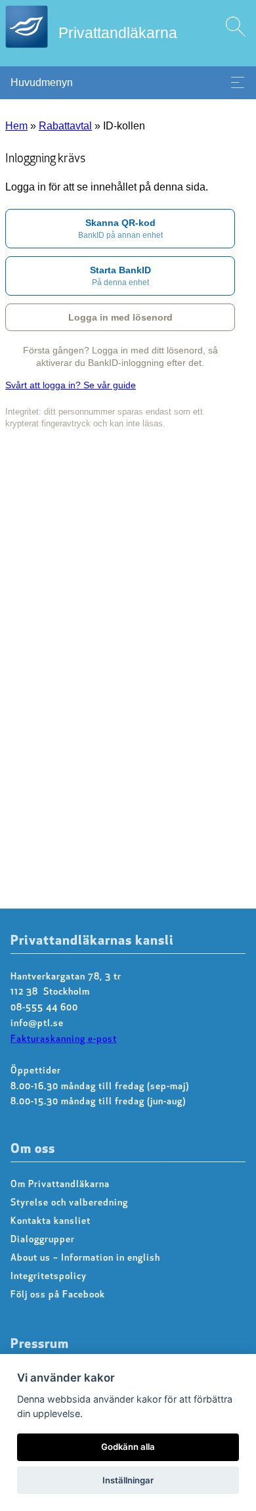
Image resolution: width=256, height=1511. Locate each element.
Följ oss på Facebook (58, 1295)
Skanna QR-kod (120, 228)
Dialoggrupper (43, 1240)
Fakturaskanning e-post (64, 1040)
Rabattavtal (65, 125)
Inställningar (128, 1480)
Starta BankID (120, 276)
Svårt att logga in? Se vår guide (70, 385)
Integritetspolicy (49, 1277)
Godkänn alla (128, 1446)
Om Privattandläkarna (60, 1185)
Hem (16, 125)
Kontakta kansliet (51, 1222)
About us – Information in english (85, 1258)
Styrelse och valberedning (69, 1203)
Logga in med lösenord (120, 317)
